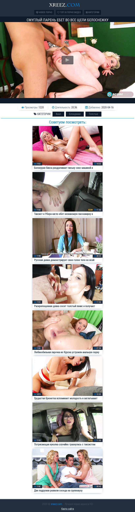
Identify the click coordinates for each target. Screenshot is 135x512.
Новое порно (45, 12)
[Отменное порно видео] (67, 5)
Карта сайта (67, 508)
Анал (58, 114)
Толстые (93, 114)
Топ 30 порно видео (70, 12)
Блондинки (75, 114)
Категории (93, 12)
